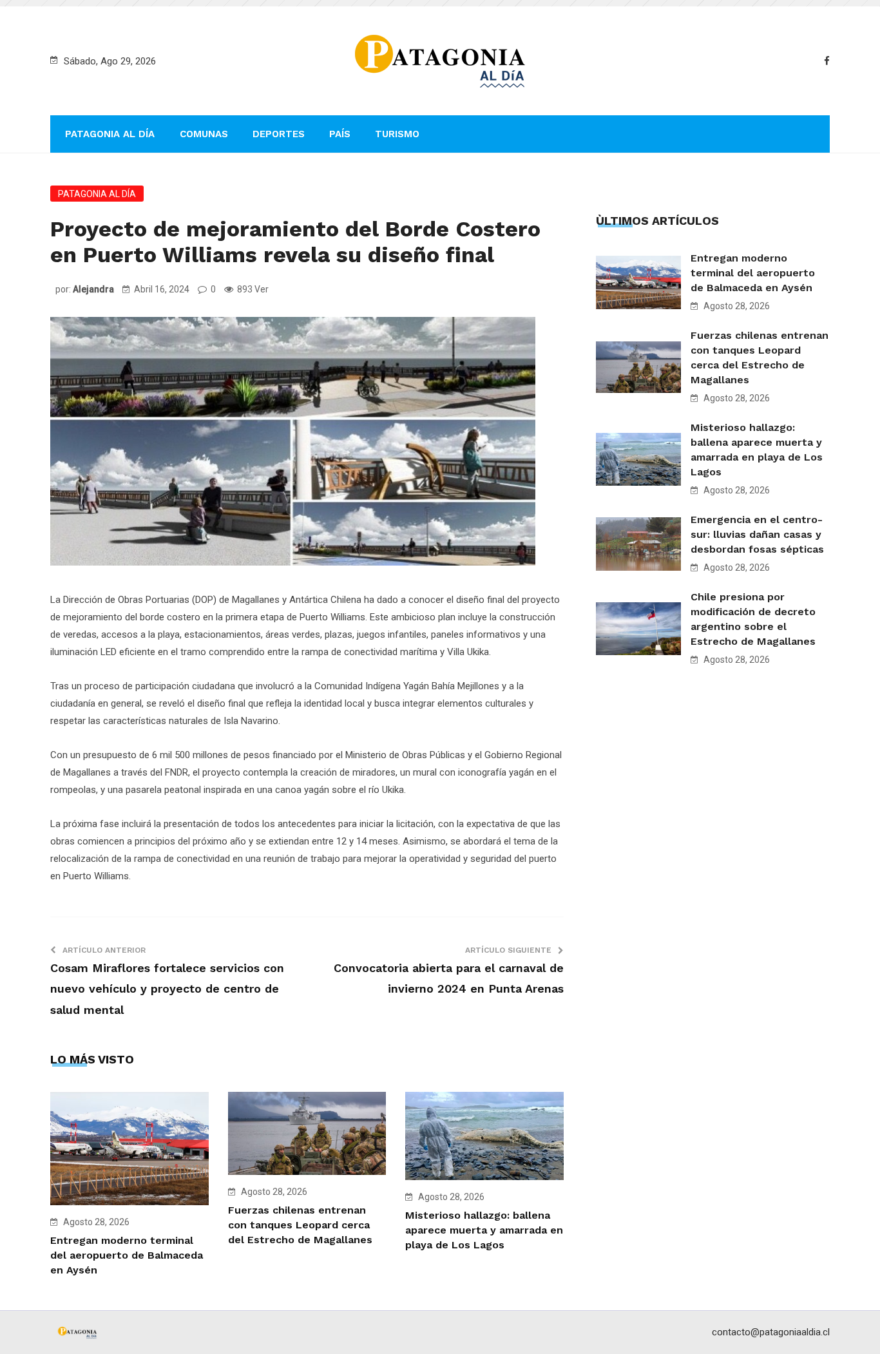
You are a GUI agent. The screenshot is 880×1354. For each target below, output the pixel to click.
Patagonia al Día (110, 134)
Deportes (279, 134)
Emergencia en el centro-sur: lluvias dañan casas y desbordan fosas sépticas (757, 534)
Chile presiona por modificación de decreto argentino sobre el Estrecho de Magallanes (753, 619)
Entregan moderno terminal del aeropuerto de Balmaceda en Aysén (126, 1255)
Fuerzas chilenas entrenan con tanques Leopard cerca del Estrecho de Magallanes (300, 1225)
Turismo (397, 134)
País (339, 134)
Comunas (204, 134)
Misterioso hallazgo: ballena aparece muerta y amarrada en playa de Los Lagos (484, 1230)
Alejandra (93, 289)
